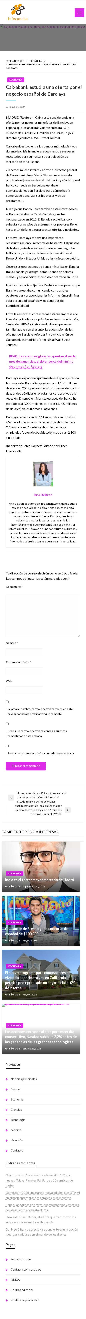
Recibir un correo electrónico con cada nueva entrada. (41, 753)
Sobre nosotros (21, 1259)
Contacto (17, 1150)
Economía (36, 61)
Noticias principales (24, 1079)
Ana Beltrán (13, 886)
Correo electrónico (19, 662)
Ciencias (16, 1109)
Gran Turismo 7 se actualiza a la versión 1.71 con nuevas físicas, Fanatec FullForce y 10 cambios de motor (39, 1180)
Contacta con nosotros (26, 1269)
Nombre (12, 642)
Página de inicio (15, 61)
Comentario (14, 586)
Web (9, 681)
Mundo (15, 1089)
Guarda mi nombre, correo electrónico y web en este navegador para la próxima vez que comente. (40, 711)
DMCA (15, 1279)
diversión (17, 1140)
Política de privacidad (25, 1300)
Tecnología (18, 1120)
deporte (16, 1130)
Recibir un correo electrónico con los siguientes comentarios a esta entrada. (37, 733)
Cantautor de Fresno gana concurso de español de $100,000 (36, 931)
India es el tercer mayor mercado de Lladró (39, 880)
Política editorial (22, 1290)
